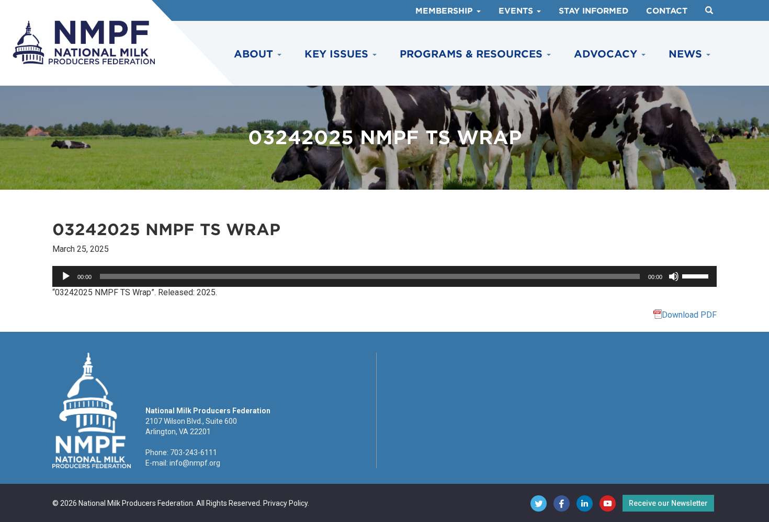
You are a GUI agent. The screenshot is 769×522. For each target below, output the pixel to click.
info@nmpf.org (194, 463)
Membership (445, 11)
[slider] (696, 275)
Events (517, 11)
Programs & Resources (473, 54)
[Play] (66, 276)
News (687, 54)
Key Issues (337, 54)
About (255, 54)
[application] (384, 276)
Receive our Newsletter (668, 503)
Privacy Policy (285, 503)
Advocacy (607, 54)
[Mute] (674, 276)
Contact (666, 11)
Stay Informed (593, 11)
